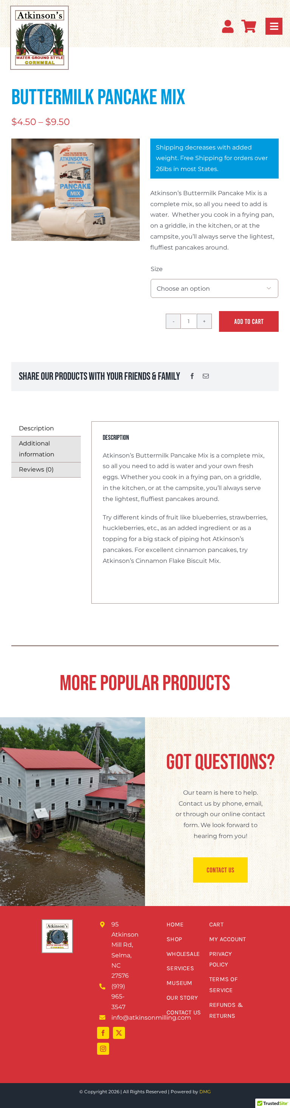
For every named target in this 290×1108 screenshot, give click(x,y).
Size (157, 269)
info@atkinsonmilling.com (151, 1017)
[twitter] (119, 1033)
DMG (205, 1091)
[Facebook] (192, 376)
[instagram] (103, 1049)
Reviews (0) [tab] (36, 469)
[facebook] (103, 1033)
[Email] (206, 376)
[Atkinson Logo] (39, 13)
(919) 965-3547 (118, 996)
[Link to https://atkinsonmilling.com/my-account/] (228, 26)
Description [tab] (36, 428)
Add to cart (249, 321)
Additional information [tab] (36, 449)
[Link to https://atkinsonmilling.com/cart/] (248, 26)
